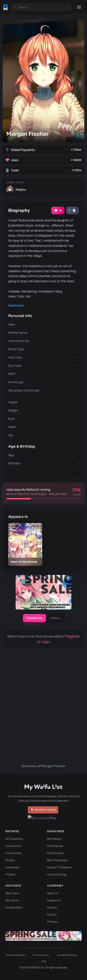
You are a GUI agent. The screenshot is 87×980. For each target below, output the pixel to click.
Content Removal (67, 955)
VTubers (10, 874)
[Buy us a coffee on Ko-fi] (43, 818)
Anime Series (13, 853)
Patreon (52, 907)
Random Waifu (14, 907)
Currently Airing (56, 874)
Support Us (53, 900)
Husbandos (12, 867)
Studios (10, 860)
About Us (52, 893)
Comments (34, 618)
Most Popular (55, 846)
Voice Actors (13, 846)
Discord (51, 914)
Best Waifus (54, 839)
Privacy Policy (41, 955)
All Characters (14, 839)
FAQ (43, 961)
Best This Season (57, 860)
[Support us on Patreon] (43, 809)
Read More (16, 305)
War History (12, 900)
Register (73, 636)
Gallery (55, 618)
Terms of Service (15, 955)
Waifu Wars (12, 893)
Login (45, 641)
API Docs (52, 922)
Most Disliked (55, 853)
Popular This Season (59, 867)
